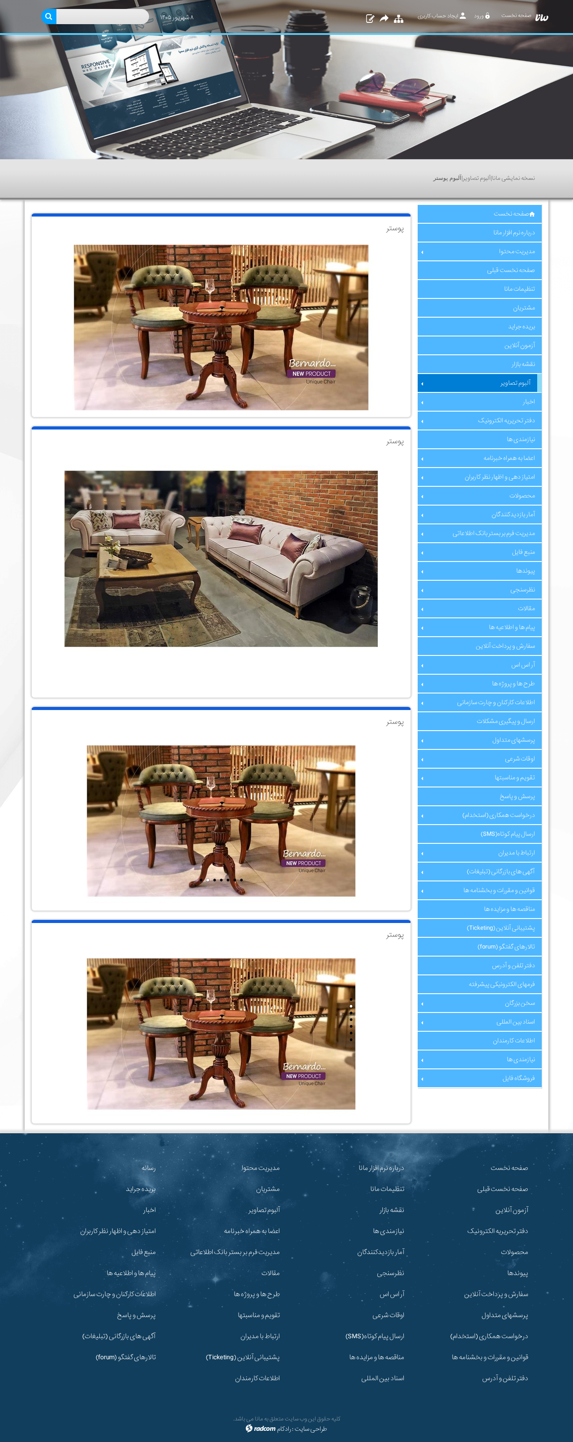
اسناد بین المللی (382, 1378)
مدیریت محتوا (261, 1168)
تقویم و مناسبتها (259, 1315)
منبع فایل (144, 1252)
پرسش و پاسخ (136, 1315)
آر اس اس (392, 1294)
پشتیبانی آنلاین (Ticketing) (243, 1357)
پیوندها (517, 1273)
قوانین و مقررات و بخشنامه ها (490, 1357)
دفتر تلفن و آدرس (505, 1378)
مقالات (270, 1273)
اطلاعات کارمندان (257, 1378)
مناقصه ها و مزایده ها (376, 1357)
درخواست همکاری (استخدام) (489, 1336)
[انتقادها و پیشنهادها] (369, 19)
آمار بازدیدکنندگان (380, 1252)
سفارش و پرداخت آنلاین (496, 1294)
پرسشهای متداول (505, 1315)
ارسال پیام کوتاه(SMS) (375, 1336)
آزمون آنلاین (512, 1210)
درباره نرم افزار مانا (381, 1168)
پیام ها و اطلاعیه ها (131, 1273)
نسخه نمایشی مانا (513, 178)
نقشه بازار (392, 1210)
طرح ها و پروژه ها (257, 1294)
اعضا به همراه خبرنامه (252, 1231)
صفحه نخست (509, 1168)
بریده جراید (141, 1189)
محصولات (514, 1252)
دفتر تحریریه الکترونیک (497, 1231)
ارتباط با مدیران (260, 1336)
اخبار (149, 1210)
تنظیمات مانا (387, 1189)
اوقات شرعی (388, 1315)
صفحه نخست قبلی (502, 1189)
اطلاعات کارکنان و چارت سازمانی (114, 1294)
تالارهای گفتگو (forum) (126, 1357)
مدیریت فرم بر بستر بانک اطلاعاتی (235, 1252)
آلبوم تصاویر (477, 178)
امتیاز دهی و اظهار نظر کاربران (118, 1231)
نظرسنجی (390, 1273)
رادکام (284, 1429)
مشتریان (268, 1189)
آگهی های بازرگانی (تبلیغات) (119, 1336)
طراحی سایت (311, 1429)
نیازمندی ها (388, 1231)
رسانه (148, 1168)
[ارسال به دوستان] (384, 19)
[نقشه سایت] (397, 19)
